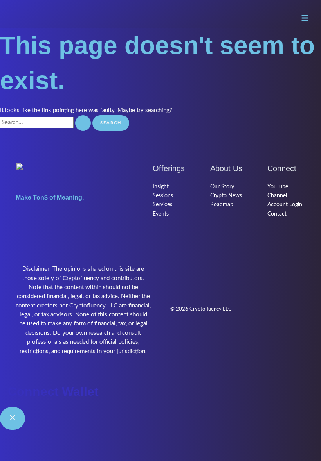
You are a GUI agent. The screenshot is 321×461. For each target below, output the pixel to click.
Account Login (284, 204)
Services (162, 204)
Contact (277, 214)
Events (161, 214)
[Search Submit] (83, 123)
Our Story (222, 186)
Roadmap (221, 204)
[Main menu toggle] (305, 18)
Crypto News (226, 195)
